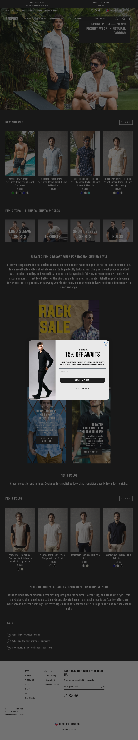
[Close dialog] (106, 344)
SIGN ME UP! (82, 380)
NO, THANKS (82, 388)
